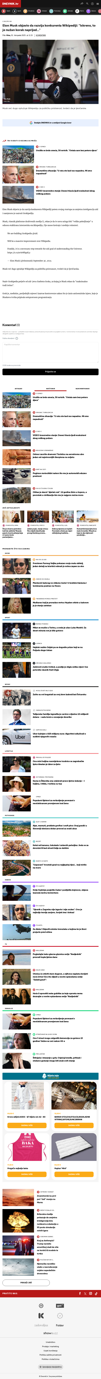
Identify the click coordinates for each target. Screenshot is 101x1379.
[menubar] (92, 3)
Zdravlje (70, 11)
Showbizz (31, 11)
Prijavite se (50, 371)
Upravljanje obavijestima (52, 1367)
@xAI (34, 233)
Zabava (93, 11)
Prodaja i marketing (50, 1347)
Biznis (82, 11)
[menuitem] (92, 3)
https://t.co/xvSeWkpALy (18, 252)
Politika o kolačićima (50, 1359)
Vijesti (8, 11)
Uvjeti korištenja (50, 1351)
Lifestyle (44, 11)
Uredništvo (50, 1342)
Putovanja (57, 11)
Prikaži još (26, 1283)
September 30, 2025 (42, 261)
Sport (19, 11)
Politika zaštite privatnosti (50, 1355)
